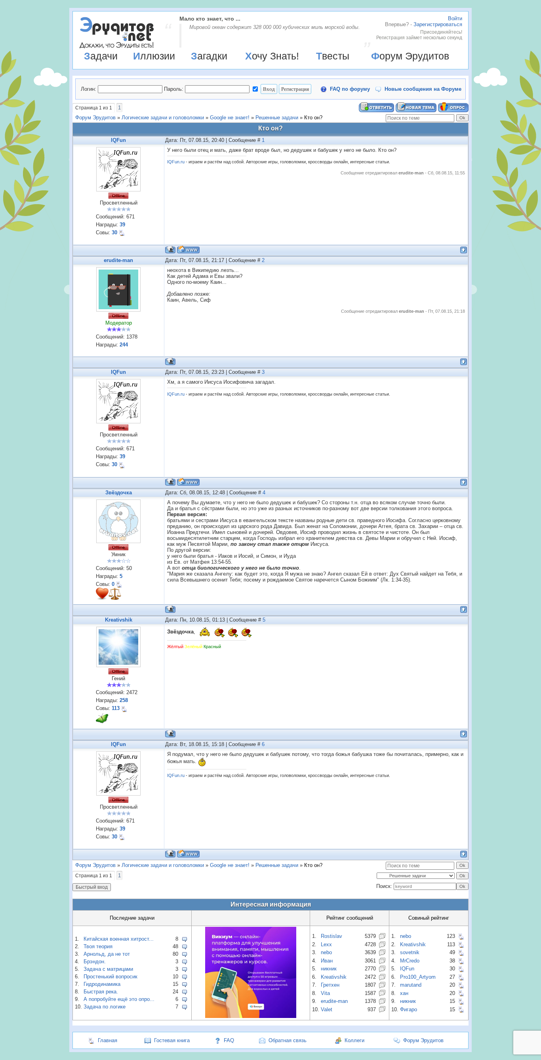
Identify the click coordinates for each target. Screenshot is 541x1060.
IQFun (118, 140)
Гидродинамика (102, 984)
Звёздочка (118, 493)
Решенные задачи (276, 118)
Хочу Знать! (272, 55)
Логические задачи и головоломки (163, 118)
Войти (455, 18)
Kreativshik (118, 620)
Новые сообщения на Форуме (423, 89)
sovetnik (409, 952)
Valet (326, 1009)
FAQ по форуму (350, 89)
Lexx (326, 944)
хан (404, 993)
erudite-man (118, 260)
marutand (410, 985)
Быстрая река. (101, 992)
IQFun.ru (176, 161)
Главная (107, 1040)
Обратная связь (288, 1040)
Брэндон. (95, 961)
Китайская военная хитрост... (119, 939)
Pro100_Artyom (418, 977)
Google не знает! (230, 118)
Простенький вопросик (110, 977)
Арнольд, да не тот (107, 954)
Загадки (209, 55)
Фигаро (408, 1009)
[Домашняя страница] (188, 249)
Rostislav (331, 936)
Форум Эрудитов (410, 55)
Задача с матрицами (108, 969)
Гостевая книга (172, 1040)
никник (329, 969)
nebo (326, 952)
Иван (327, 961)
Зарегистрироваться (437, 24)
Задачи (101, 55)
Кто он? (313, 118)
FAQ (229, 1040)
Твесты (332, 55)
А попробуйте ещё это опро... (119, 999)
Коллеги (354, 1040)
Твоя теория (98, 946)
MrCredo (409, 961)
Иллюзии (154, 55)
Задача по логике (105, 1007)
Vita (325, 993)
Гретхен (330, 985)
